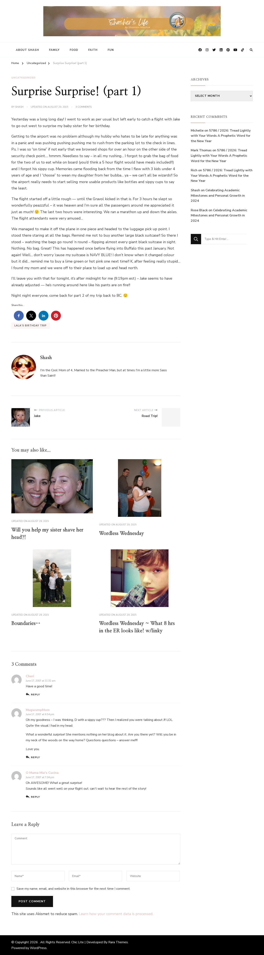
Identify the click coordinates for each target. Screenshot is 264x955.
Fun (111, 50)
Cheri (30, 676)
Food (74, 50)
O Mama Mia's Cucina (42, 773)
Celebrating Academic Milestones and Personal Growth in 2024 (218, 195)
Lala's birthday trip (30, 325)
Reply (35, 694)
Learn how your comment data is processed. (116, 913)
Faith (93, 50)
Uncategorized (23, 77)
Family (54, 50)
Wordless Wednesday (121, 533)
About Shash (27, 50)
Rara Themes (118, 942)
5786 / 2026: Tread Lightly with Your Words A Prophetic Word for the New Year (221, 135)
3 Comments (83, 107)
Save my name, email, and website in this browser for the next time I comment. (73, 888)
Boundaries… (25, 623)
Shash (19, 107)
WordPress (38, 948)
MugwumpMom (38, 710)
